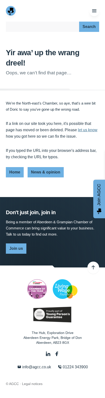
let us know (87, 130)
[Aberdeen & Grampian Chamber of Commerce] (11, 11)
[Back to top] (93, 268)
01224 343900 (75, 367)
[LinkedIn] (48, 354)
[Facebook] (57, 354)
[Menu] (94, 11)
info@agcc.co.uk (36, 367)
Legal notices (32, 384)
